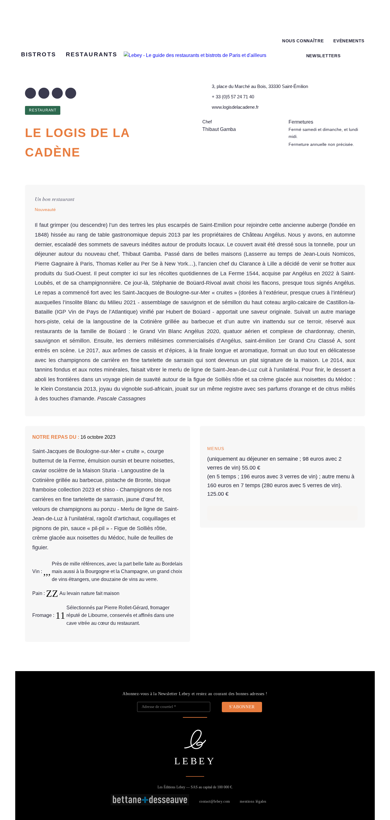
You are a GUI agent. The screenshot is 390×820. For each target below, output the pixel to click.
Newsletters (323, 56)
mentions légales (253, 801)
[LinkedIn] (57, 93)
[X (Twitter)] (43, 93)
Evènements (348, 41)
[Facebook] (30, 93)
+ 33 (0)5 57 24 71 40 (233, 96)
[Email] (70, 93)
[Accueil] (195, 55)
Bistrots (38, 54)
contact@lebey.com (214, 801)
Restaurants (91, 54)
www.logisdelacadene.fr (235, 107)
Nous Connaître (303, 41)
